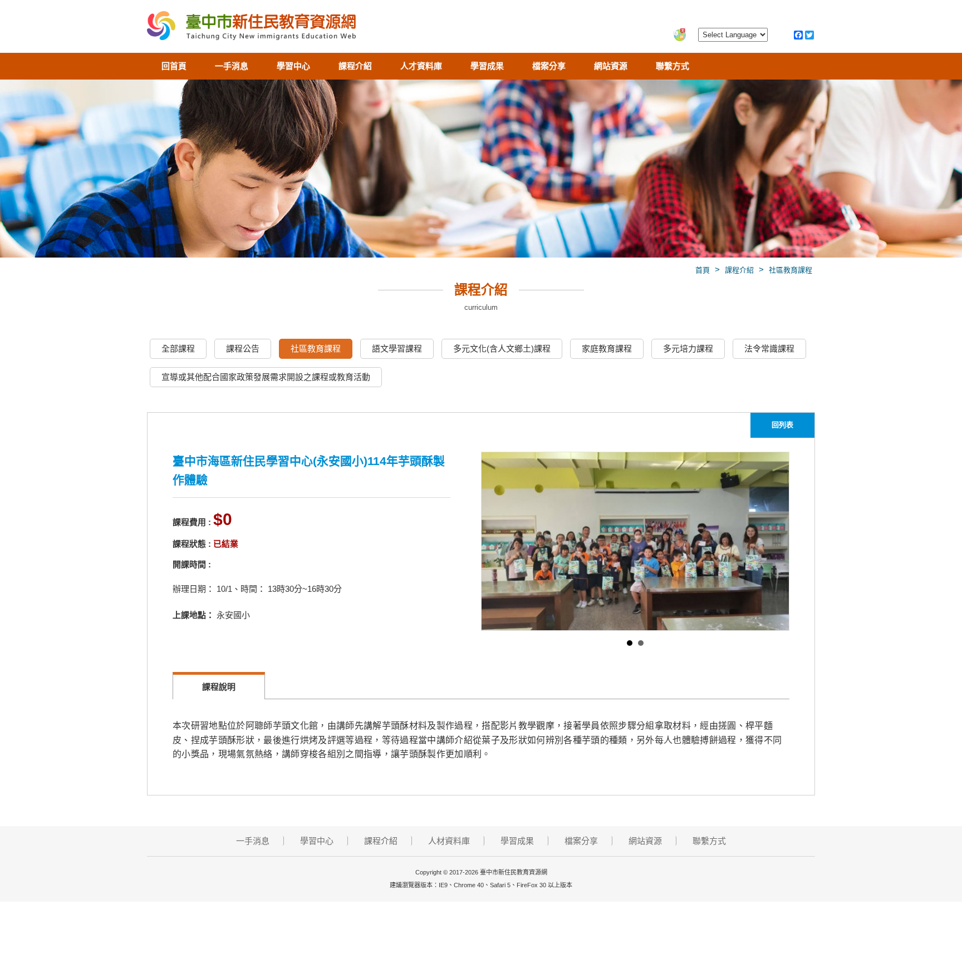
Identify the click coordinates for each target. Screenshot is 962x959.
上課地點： (193, 615)
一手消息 (231, 66)
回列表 (782, 425)
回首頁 (173, 66)
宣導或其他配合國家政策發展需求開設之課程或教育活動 (265, 377)
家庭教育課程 (607, 348)
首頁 (702, 270)
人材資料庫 (449, 841)
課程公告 (242, 348)
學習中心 (293, 66)
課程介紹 (355, 66)
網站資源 (610, 66)
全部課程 (178, 348)
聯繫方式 (672, 66)
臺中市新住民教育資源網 (251, 28)
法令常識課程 (769, 348)
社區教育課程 (790, 270)
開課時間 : (192, 564)
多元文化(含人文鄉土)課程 (502, 348)
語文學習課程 (397, 348)
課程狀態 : (192, 543)
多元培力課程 (688, 348)
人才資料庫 (421, 66)
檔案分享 (549, 66)
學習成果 (487, 66)
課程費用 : (192, 522)
